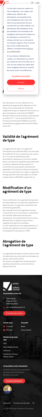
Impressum (7, 403)
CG (33, 403)
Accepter (21, 82)
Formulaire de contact (14, 313)
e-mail (16, 123)
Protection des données (22, 403)
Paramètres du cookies (21, 76)
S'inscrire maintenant (14, 381)
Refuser (21, 88)
